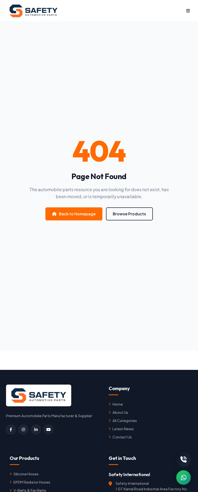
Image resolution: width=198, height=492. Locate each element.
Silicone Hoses (26, 473)
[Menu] (188, 11)
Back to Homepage (77, 213)
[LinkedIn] (36, 429)
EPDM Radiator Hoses (32, 482)
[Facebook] (11, 429)
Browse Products (129, 213)
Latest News (123, 428)
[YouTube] (48, 429)
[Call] (183, 459)
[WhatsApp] (183, 477)
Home (118, 404)
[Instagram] (23, 429)
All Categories (125, 420)
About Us (120, 412)
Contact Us (122, 437)
